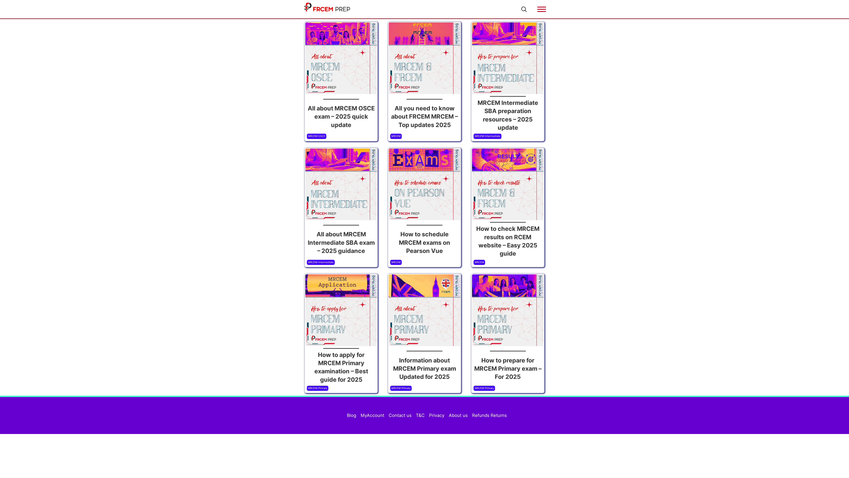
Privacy (436, 415)
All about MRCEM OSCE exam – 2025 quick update (341, 116)
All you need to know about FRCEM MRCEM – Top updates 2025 (424, 116)
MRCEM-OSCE (316, 136)
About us (458, 415)
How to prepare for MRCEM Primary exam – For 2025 (507, 368)
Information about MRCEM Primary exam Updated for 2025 (424, 368)
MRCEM (396, 136)
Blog (351, 415)
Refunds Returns (489, 415)
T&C (420, 415)
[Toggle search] (524, 9)
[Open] (541, 9)
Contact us (400, 415)
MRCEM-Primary (317, 388)
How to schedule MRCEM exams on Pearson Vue (424, 242)
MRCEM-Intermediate (487, 136)
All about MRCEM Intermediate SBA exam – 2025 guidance (341, 242)
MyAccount (372, 415)
